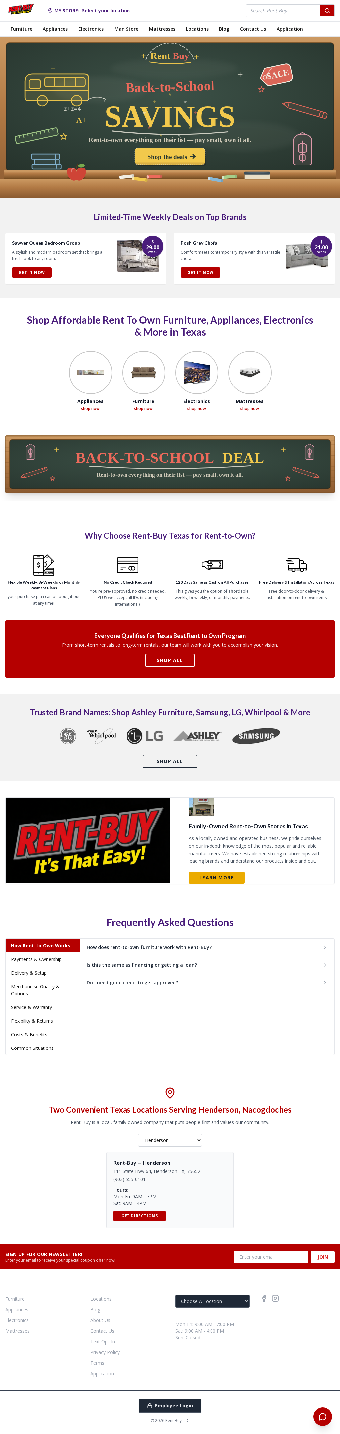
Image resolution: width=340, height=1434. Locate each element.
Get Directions (139, 1216)
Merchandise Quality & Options (35, 990)
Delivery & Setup (29, 973)
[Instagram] (275, 1298)
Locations (197, 29)
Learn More (216, 877)
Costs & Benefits (29, 1034)
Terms (97, 1363)
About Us (100, 1320)
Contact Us (253, 29)
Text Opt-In (102, 1341)
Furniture (21, 29)
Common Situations (32, 1048)
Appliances (55, 29)
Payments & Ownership (36, 959)
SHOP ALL (170, 660)
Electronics (91, 29)
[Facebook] (264, 1298)
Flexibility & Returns (32, 1021)
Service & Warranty (31, 1007)
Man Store (126, 29)
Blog (224, 29)
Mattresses (162, 29)
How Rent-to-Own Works (40, 945)
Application (290, 29)
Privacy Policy (105, 1352)
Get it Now (32, 272)
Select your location (106, 10)
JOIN (323, 1257)
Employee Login (174, 1405)
